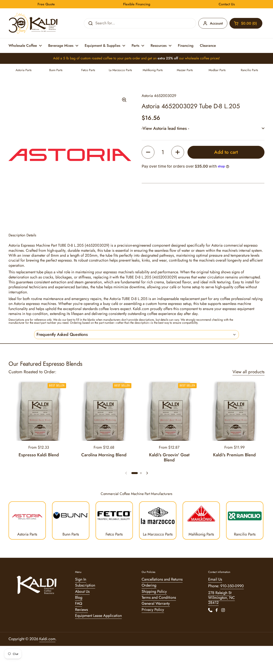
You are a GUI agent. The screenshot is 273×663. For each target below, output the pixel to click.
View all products (248, 372)
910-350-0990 (232, 586)
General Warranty (156, 603)
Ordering (149, 585)
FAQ (78, 603)
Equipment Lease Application (98, 615)
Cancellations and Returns (162, 579)
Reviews (81, 609)
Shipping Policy (154, 591)
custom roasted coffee (96, 58)
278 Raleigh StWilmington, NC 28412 (221, 598)
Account (216, 23)
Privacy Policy (153, 609)
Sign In (80, 579)
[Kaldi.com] (33, 23)
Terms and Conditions (159, 597)
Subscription (85, 585)
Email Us (215, 579)
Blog (78, 597)
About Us (82, 591)
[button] (245, 23)
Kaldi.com (47, 639)
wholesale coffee (197, 58)
